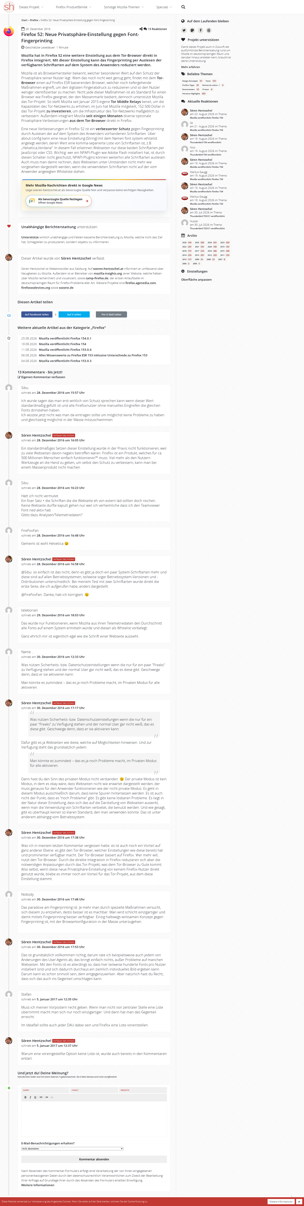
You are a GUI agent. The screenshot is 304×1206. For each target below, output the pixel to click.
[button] (25, 1097)
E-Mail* (75, 1090)
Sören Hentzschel (36, 435)
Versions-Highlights (193, 93)
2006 (185, 263)
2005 (196, 263)
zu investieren (58, 111)
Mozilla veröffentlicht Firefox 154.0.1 (65, 338)
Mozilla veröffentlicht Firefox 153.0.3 (65, 361)
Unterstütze (30, 237)
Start (24, 20)
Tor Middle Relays (126, 101)
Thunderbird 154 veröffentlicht (205, 142)
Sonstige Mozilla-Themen (122, 7)
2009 (199, 259)
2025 (199, 242)
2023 (224, 242)
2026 (186, 242)
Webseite (125, 1090)
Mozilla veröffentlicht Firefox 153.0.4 (65, 350)
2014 (186, 255)
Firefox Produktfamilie (71, 7)
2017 (199, 251)
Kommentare (190, 89)
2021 (199, 247)
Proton (207, 89)
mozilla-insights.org (108, 273)
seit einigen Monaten (104, 115)
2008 (210, 259)
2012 (212, 255)
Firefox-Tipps (190, 85)
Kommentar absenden (94, 1159)
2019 (224, 247)
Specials (162, 7)
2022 (186, 247)
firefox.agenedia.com (140, 283)
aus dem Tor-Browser (87, 120)
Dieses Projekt (29, 7)
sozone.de (66, 288)
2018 (186, 251)
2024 (212, 242)
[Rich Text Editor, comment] (94, 1118)
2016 (212, 251)
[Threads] (209, 30)
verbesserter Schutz (113, 128)
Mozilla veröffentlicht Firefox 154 (62, 344)
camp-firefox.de (97, 278)
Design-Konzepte (192, 81)
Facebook (200, 30)
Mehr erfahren (190, 67)
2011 (224, 255)
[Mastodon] (192, 30)
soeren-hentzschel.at (108, 269)
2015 (224, 251)
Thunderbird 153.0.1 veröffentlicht (207, 216)
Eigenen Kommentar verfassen (43, 377)
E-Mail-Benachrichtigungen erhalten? (48, 1143)
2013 (199, 255)
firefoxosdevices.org (35, 288)
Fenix (211, 81)
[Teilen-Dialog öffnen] (141, 29)
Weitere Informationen (37, 1185)
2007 (221, 259)
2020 (212, 247)
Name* (26, 1090)
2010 (186, 259)
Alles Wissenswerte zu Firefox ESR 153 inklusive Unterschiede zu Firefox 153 (93, 355)
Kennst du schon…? (212, 85)
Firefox (34, 20)
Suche (183, 5)
